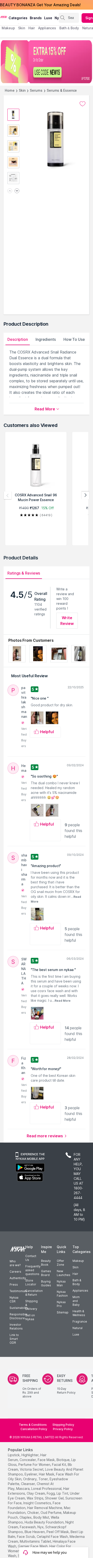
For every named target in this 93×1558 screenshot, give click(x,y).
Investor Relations (16, 1326)
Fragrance (79, 1321)
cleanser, (28, 1484)
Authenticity (18, 1278)
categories (18, 18)
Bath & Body (76, 1282)
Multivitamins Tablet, (36, 1541)
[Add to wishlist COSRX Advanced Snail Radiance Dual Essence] (82, 104)
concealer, (28, 1460)
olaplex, (26, 1517)
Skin (22, 90)
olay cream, (36, 1493)
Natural (77, 1328)
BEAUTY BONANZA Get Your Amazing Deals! (40, 4)
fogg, (51, 1493)
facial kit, (59, 1464)
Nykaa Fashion (62, 1293)
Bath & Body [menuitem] (69, 28)
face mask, (47, 1460)
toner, (43, 1479)
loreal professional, (46, 1488)
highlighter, (30, 1455)
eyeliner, (31, 1474)
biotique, (63, 1460)
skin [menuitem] (21, 28)
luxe (48, 18)
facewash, (28, 1527)
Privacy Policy (63, 1429)
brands (36, 18)
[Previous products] (7, 495)
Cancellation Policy (34, 1429)
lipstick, (14, 1455)
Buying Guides (46, 1283)
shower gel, (54, 1498)
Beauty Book (46, 1262)
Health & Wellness (78, 1313)
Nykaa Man (61, 1283)
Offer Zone (60, 1262)
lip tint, (63, 1493)
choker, (33, 1512)
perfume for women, (34, 1464)
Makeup (78, 1261)
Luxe (75, 1334)
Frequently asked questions (33, 1270)
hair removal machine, (45, 1508)
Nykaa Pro (61, 1304)
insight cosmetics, (37, 1503)
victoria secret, (32, 1469)
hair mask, (47, 1474)
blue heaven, (35, 1532)
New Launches (63, 1273)
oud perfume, (51, 1512)
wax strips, (35, 1498)
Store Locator (30, 1282)
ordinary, (30, 1479)
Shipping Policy (63, 1424)
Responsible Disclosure (18, 1316)
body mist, (41, 1517)
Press (14, 1284)
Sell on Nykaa (30, 1317)
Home (10, 90)
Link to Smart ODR (14, 1338)
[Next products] (85, 495)
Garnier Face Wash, (33, 1546)
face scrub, (26, 1536)
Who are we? (15, 1263)
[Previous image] (9, 191)
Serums (36, 90)
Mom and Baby (76, 1300)
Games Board (46, 1273)
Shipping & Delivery (31, 1305)
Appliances (80, 1290)
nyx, (40, 1527)
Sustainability (19, 1308)
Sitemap (62, 1312)
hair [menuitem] (31, 28)
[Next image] (17, 191)
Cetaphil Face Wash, (53, 1536)
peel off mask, (58, 1532)
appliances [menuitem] (47, 28)
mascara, (23, 1488)
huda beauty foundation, (44, 1522)
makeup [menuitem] (8, 28)
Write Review (67, 620)
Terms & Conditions (33, 1424)
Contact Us (30, 1258)
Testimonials (18, 1291)
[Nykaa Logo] (3, 17)
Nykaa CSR (14, 1299)
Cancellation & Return (34, 1292)
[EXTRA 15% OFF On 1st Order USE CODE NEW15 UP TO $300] (46, 62)
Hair (75, 1274)
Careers (15, 1271)
